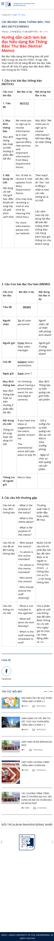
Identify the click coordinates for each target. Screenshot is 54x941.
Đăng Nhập (44, 824)
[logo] (9, 4)
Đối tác (7, 824)
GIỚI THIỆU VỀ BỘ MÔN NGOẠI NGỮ (36, 743)
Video (32, 824)
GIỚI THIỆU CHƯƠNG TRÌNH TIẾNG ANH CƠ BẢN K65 (35, 764)
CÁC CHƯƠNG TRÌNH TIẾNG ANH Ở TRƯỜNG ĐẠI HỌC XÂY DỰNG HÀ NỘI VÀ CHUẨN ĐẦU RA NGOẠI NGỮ (36, 798)
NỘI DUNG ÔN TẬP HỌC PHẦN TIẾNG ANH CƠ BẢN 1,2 (36, 700)
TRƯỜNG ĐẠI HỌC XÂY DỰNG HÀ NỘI (23, 3)
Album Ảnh (20, 824)
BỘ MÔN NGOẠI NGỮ (19, 5)
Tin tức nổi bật (12, 691)
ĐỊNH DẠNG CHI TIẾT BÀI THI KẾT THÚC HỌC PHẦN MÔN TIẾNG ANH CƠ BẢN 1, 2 (35, 721)
